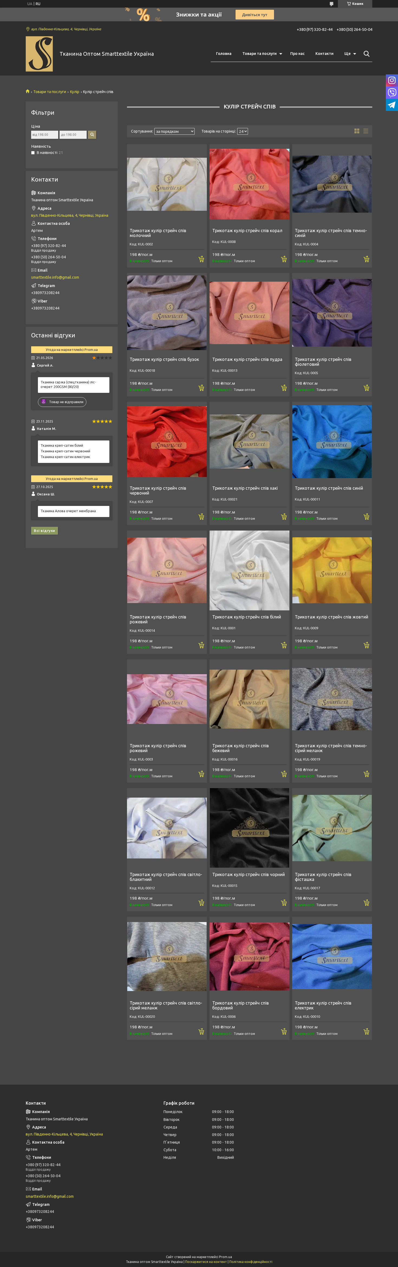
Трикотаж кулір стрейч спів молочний (158, 233)
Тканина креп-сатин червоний (65, 451)
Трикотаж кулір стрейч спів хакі (245, 488)
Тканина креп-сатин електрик (65, 457)
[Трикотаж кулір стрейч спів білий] (249, 570)
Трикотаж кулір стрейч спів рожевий (158, 619)
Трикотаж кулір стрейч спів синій (329, 488)
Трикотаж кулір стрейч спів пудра (247, 359)
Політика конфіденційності (250, 1261)
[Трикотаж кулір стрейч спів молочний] (167, 184)
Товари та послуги (259, 53)
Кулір (74, 92)
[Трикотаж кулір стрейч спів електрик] (332, 956)
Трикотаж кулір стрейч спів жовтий (331, 616)
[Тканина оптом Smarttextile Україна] (39, 54)
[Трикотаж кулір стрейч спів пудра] (249, 313)
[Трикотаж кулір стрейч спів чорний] (249, 828)
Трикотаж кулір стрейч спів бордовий (240, 1005)
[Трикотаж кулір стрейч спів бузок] (167, 313)
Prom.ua (225, 1257)
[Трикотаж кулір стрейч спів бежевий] (249, 699)
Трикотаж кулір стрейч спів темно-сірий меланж (331, 748)
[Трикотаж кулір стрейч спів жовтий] (332, 570)
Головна (223, 53)
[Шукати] (365, 54)
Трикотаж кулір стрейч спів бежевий (240, 748)
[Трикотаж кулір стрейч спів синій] (332, 442)
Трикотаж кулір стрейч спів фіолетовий (323, 362)
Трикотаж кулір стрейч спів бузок (164, 359)
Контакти (324, 53)
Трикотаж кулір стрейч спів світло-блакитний (166, 877)
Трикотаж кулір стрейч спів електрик (323, 1005)
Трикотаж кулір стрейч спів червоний (158, 490)
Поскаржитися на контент (206, 1261)
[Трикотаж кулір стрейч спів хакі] (249, 442)
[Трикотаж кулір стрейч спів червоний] (167, 442)
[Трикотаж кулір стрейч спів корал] (249, 184)
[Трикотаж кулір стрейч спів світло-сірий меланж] (167, 956)
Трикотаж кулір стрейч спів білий (246, 616)
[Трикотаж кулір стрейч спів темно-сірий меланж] (332, 699)
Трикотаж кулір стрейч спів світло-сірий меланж (166, 1005)
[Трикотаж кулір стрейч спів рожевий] (167, 570)
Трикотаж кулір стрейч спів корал (247, 230)
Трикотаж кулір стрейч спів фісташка (323, 877)
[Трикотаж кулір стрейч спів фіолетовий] (332, 313)
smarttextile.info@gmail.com (55, 277)
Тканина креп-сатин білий (62, 445)
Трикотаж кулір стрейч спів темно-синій (331, 233)
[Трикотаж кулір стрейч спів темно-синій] (332, 184)
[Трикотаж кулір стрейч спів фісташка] (332, 828)
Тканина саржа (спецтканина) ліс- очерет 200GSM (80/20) (68, 384)
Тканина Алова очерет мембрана (68, 511)
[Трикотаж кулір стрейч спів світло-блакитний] (167, 828)
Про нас (297, 53)
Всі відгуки (44, 530)
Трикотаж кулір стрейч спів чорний (248, 874)
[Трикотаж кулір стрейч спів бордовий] (249, 956)
